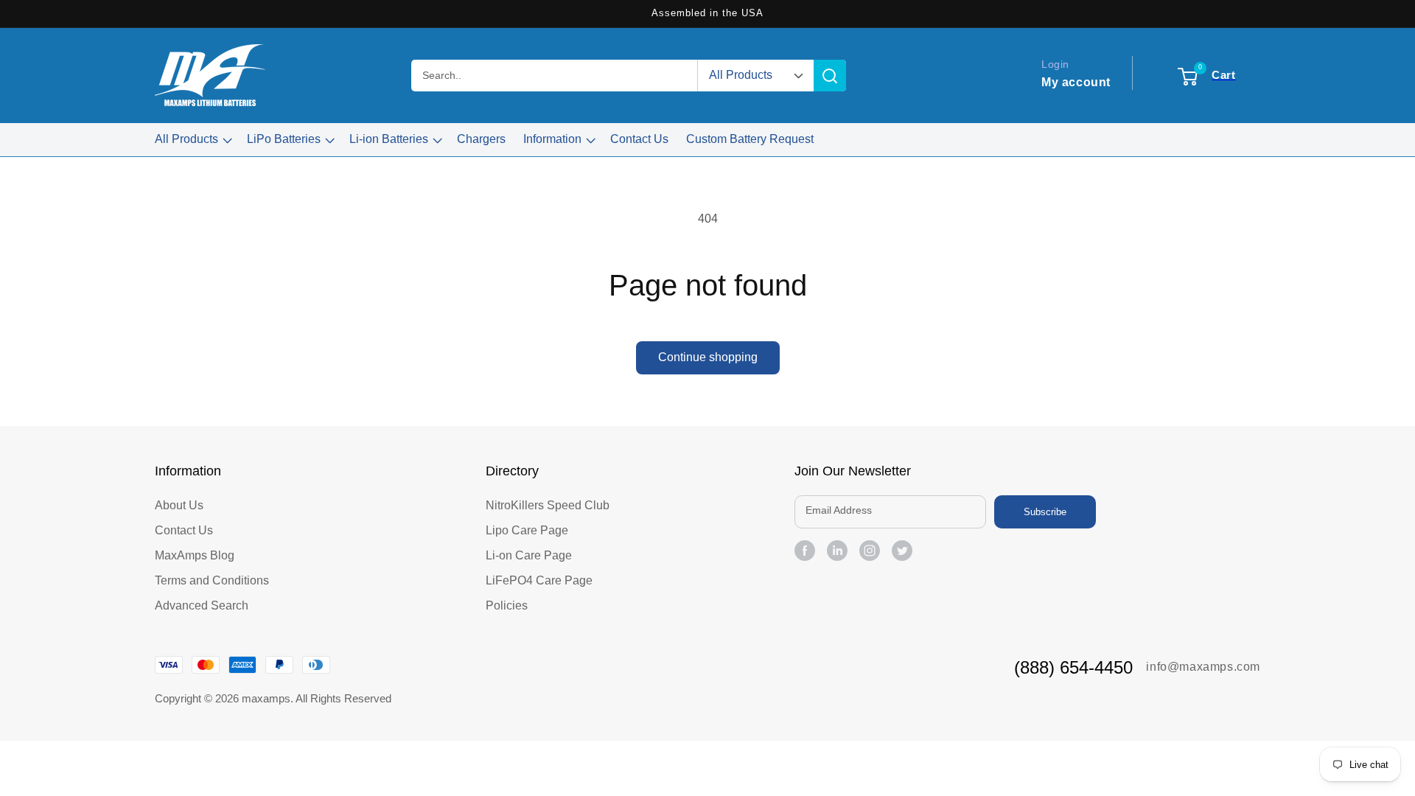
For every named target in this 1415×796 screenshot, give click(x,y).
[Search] (830, 75)
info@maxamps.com (1203, 666)
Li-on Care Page (529, 555)
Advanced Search (201, 605)
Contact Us (184, 530)
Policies (507, 605)
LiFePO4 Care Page (539, 580)
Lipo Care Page (527, 530)
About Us (179, 505)
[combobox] (555, 75)
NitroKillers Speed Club (547, 505)
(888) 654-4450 (1073, 667)
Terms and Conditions (212, 580)
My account (1076, 82)
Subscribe (1045, 511)
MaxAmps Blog (194, 555)
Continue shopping (708, 357)
